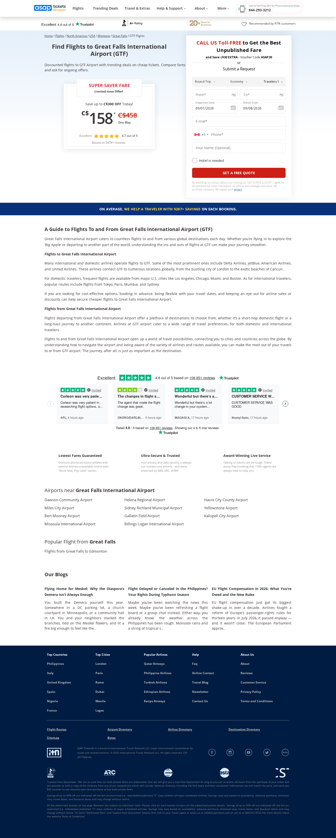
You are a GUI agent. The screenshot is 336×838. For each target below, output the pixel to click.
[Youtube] (249, 752)
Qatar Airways (154, 664)
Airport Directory (119, 729)
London (101, 664)
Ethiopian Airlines (157, 692)
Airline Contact (203, 673)
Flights (78, 8)
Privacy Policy (251, 692)
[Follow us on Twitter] (267, 752)
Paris (99, 673)
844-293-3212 (260, 10)
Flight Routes (56, 729)
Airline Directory (180, 729)
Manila (100, 701)
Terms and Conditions (257, 701)
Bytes (111, 738)
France (52, 710)
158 (100, 117)
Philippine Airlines (157, 673)
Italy (50, 673)
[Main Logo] (50, 8)
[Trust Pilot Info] (200, 23)
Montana (104, 36)
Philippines (55, 664)
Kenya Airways (154, 701)
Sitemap (53, 738)
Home (49, 36)
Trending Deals (105, 8)
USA (92, 36)
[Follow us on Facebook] (212, 752)
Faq (195, 664)
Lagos (99, 710)
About (245, 664)
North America (77, 36)
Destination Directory (244, 729)
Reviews (247, 673)
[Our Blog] (285, 752)
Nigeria (52, 701)
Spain (51, 692)
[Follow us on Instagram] (230, 752)
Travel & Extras (137, 8)
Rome (99, 682)
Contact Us (200, 701)
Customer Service (253, 682)
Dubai (99, 692)
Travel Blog (200, 682)
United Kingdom (59, 682)
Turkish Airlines (155, 682)
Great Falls (119, 36)
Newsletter (200, 692)
